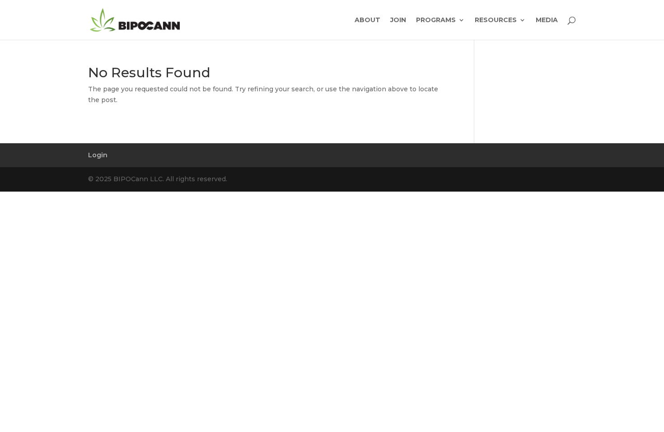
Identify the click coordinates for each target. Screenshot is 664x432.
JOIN (398, 20)
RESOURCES (496, 20)
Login (98, 155)
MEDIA (547, 20)
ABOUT (367, 20)
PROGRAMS (436, 20)
